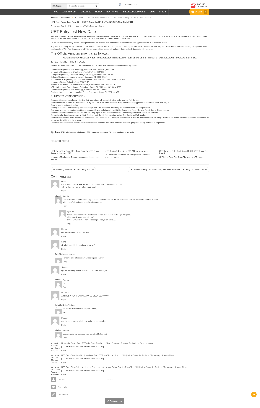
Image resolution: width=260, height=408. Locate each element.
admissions (71, 132)
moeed (64, 318)
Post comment (116, 401)
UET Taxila (99, 26)
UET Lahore (78, 18)
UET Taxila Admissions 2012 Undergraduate (126, 151)
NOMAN (65, 292)
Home (55, 18)
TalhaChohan (60, 254)
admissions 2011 (84, 132)
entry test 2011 (106, 132)
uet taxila (130, 132)
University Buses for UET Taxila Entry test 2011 (75, 170)
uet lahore (121, 132)
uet (114, 132)
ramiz (64, 229)
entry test (95, 132)
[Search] (96, 6)
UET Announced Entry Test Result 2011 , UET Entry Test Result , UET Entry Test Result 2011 (167, 170)
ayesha (64, 181)
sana (63, 242)
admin (57, 196)
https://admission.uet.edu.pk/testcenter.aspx (84, 202)
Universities (66, 18)
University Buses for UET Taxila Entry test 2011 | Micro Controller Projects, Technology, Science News (107, 343)
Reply (63, 191)
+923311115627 (203, 7)
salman (64, 267)
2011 (63, 132)
